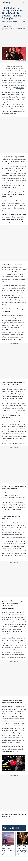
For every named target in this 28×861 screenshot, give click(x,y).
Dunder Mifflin (10, 109)
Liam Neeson (5, 73)
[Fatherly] (6, 2)
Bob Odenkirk (20, 87)
